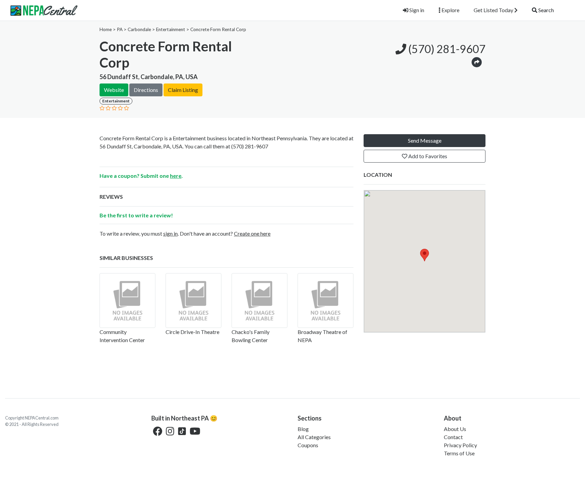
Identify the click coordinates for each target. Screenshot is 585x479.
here (175, 175)
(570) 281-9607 (445, 48)
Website (114, 90)
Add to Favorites (427, 156)
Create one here (252, 233)
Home (106, 29)
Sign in (416, 10)
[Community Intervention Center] (127, 300)
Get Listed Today (494, 10)
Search (545, 10)
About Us (455, 429)
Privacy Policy (460, 445)
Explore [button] (449, 10)
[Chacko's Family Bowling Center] (259, 300)
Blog (303, 429)
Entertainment (170, 29)
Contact (453, 437)
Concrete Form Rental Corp (218, 29)
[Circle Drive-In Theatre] (193, 300)
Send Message (424, 140)
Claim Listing (183, 90)
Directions (146, 90)
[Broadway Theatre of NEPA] (325, 300)
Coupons (308, 445)
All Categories (314, 437)
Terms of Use (459, 453)
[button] (477, 61)
